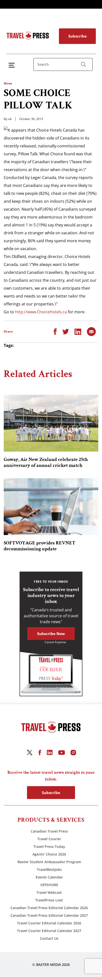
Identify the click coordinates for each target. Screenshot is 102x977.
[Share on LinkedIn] (78, 331)
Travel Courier (49, 839)
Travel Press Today (49, 846)
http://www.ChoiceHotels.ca (41, 312)
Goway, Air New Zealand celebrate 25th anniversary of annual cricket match (46, 462)
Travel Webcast (49, 892)
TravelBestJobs (49, 869)
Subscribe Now (51, 633)
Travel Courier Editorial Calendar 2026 (49, 923)
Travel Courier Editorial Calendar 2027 (49, 930)
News (8, 83)
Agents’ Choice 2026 (49, 854)
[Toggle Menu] (13, 65)
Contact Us (49, 938)
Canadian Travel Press (49, 831)
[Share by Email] (91, 331)
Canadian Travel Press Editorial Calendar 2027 (49, 915)
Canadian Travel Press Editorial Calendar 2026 (49, 907)
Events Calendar (49, 877)
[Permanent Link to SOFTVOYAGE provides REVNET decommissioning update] (51, 506)
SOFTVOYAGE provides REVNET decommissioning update (39, 546)
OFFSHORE (49, 884)
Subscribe (77, 36)
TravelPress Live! (49, 900)
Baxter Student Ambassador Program (49, 861)
